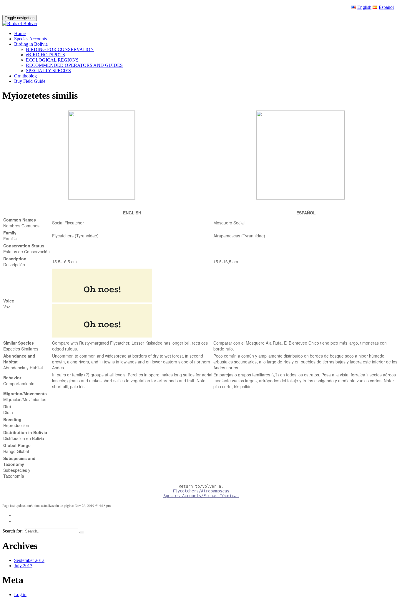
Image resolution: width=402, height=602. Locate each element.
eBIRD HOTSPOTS (45, 54)
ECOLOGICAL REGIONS (52, 59)
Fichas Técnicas (221, 495)
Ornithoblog (25, 75)
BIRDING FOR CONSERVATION (60, 49)
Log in (20, 594)
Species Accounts (30, 38)
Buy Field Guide (29, 81)
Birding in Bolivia (31, 44)
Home (20, 33)
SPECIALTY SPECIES (48, 70)
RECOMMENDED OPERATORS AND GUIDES (74, 65)
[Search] (81, 532)
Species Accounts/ (183, 495)
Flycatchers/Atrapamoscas (201, 491)
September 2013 (29, 560)
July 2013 (23, 565)
